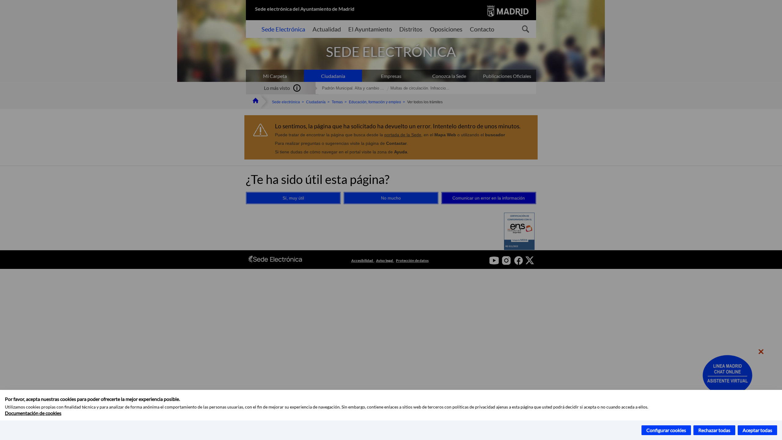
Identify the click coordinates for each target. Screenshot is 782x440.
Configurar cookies (666, 430)
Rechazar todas (714, 430)
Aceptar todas (757, 430)
